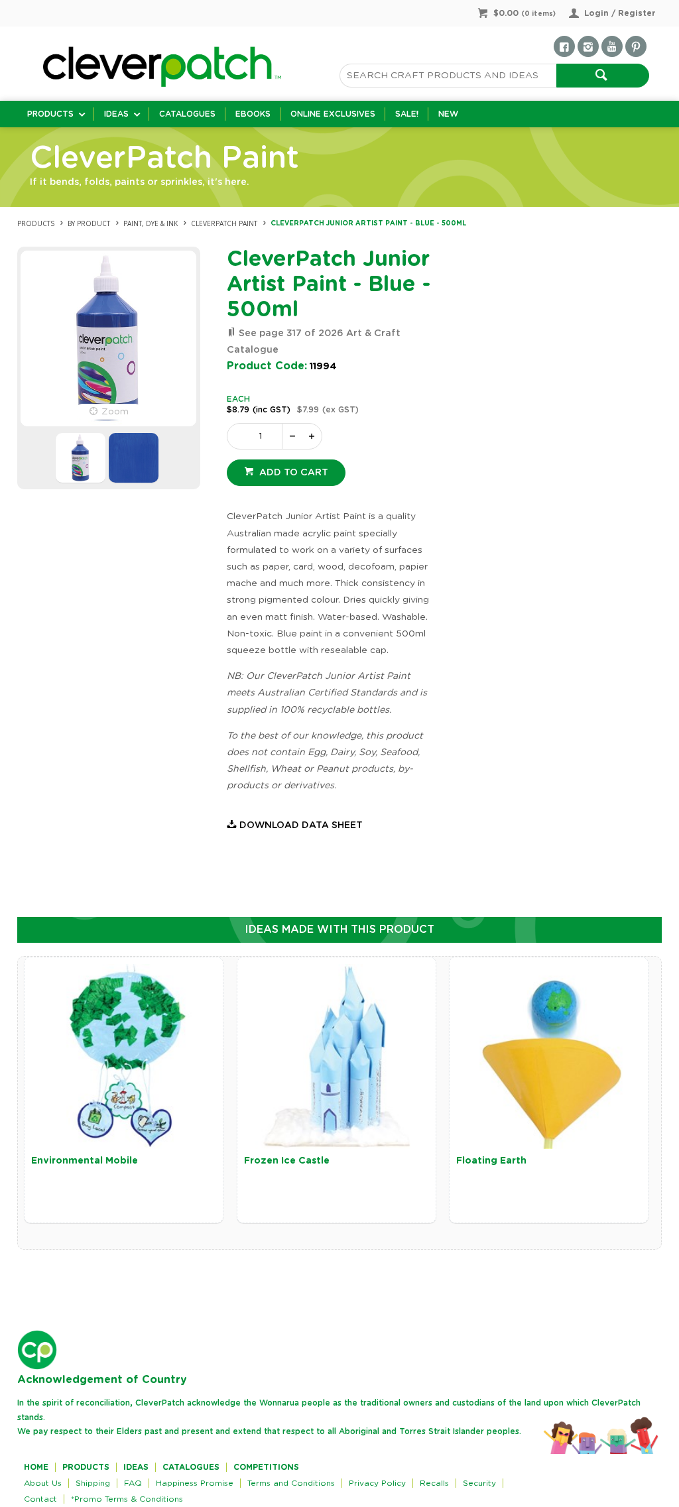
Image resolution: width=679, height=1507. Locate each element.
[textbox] (448, 76)
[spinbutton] (257, 436)
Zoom (115, 411)
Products (50, 114)
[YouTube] (612, 46)
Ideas (116, 114)
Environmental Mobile (84, 1161)
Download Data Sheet (301, 825)
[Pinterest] (636, 46)
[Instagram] (588, 46)
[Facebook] (564, 46)
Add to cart (292, 472)
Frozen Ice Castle (287, 1161)
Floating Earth (491, 1161)
